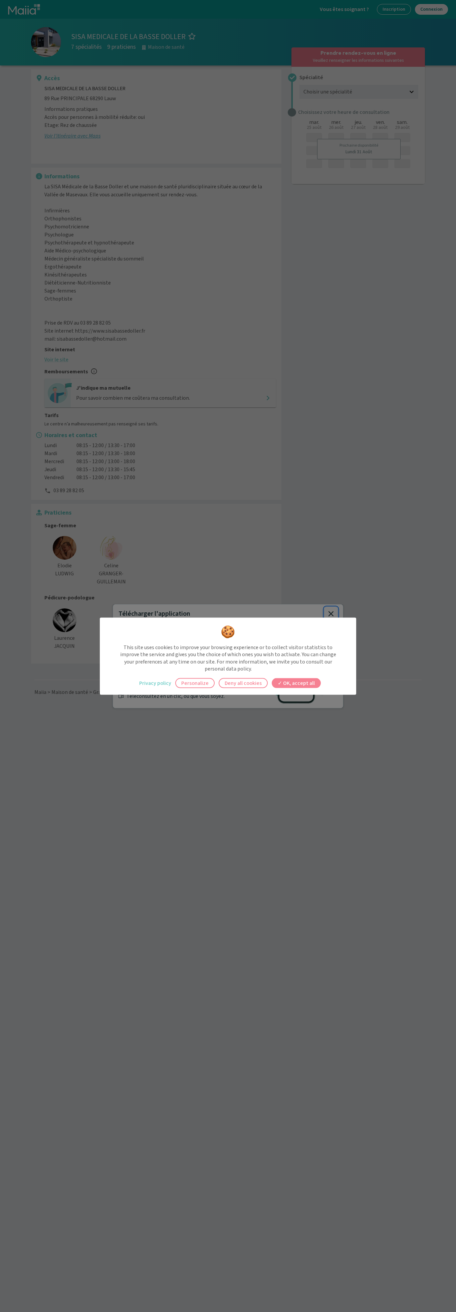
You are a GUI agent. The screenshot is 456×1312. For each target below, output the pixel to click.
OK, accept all (298, 683)
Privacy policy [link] (155, 683)
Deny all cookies (243, 683)
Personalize (195, 683)
